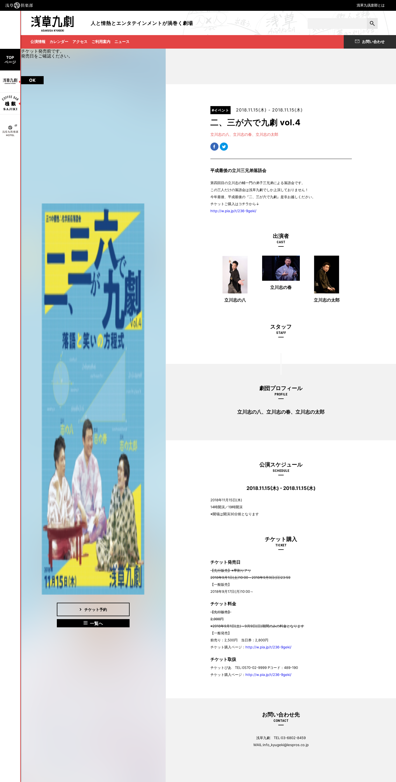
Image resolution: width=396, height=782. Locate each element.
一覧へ (96, 623)
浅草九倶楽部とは (371, 5)
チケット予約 (95, 609)
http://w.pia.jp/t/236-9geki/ (233, 211)
